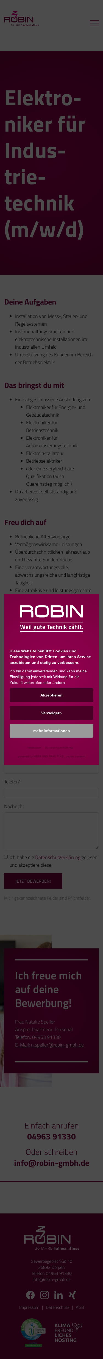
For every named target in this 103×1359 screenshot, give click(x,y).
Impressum (34, 747)
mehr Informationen (51, 731)
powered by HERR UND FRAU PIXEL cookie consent (51, 756)
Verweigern (51, 713)
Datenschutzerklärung (59, 747)
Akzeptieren (51, 695)
